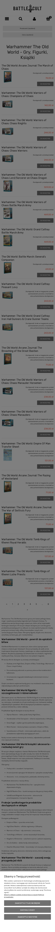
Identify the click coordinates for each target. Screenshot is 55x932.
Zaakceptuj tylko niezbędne (27, 903)
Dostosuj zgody (27, 910)
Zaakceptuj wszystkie (27, 917)
